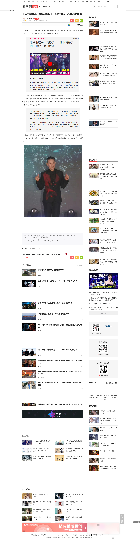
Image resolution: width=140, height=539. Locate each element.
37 (82, 319)
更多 (99, 2)
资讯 (29, 1)
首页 (25, 1)
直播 (37, 1)
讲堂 (107, 383)
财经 (47, 1)
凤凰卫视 (42, 1)
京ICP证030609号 (104, 535)
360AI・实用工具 (76, 25)
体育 (55, 1)
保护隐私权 (74, 535)
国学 (91, 1)
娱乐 (51, 1)
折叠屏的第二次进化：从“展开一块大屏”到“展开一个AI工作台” (103, 308)
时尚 (59, 1)
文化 (79, 1)
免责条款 (82, 535)
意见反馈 (88, 535)
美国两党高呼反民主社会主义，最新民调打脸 (55, 303)
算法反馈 (81, 265)
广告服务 (60, 535)
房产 (67, 1)
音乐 (110, 383)
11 (82, 330)
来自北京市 (37, 20)
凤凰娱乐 (107, 326)
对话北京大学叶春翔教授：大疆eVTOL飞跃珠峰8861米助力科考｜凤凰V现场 (103, 299)
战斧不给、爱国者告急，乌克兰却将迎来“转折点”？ (57, 349)
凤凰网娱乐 (30, 18)
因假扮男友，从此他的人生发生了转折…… (95, 396)
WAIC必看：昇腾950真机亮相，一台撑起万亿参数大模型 (103, 293)
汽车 (63, 1)
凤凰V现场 (93, 270)
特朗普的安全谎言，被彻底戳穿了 (51, 270)
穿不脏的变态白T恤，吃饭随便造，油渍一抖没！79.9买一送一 (43, 254)
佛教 (87, 1)
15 (82, 355)
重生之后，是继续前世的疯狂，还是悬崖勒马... (111, 397)
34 (82, 388)
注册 (104, 1)
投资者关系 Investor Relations (48, 535)
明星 (44, 7)
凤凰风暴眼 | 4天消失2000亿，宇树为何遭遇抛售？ (57, 281)
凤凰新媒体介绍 (35, 535)
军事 (75, 1)
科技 (71, 1)
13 (82, 366)
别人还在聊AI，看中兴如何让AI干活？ (102, 304)
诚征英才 (67, 535)
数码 (95, 1)
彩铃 (113, 383)
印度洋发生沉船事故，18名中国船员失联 (53, 314)
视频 (33, 1)
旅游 (83, 1)
